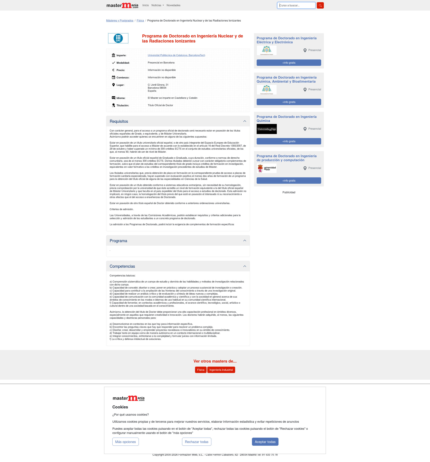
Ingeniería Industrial (221, 370)
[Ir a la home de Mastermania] (122, 5)
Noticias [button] (157, 5)
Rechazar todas (196, 441)
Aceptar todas (265, 441)
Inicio (145, 5)
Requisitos (119, 121)
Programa (118, 240)
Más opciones (125, 441)
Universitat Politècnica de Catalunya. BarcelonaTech (176, 55)
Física (200, 370)
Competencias (122, 266)
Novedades (173, 5)
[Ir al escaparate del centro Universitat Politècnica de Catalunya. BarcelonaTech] (124, 38)
